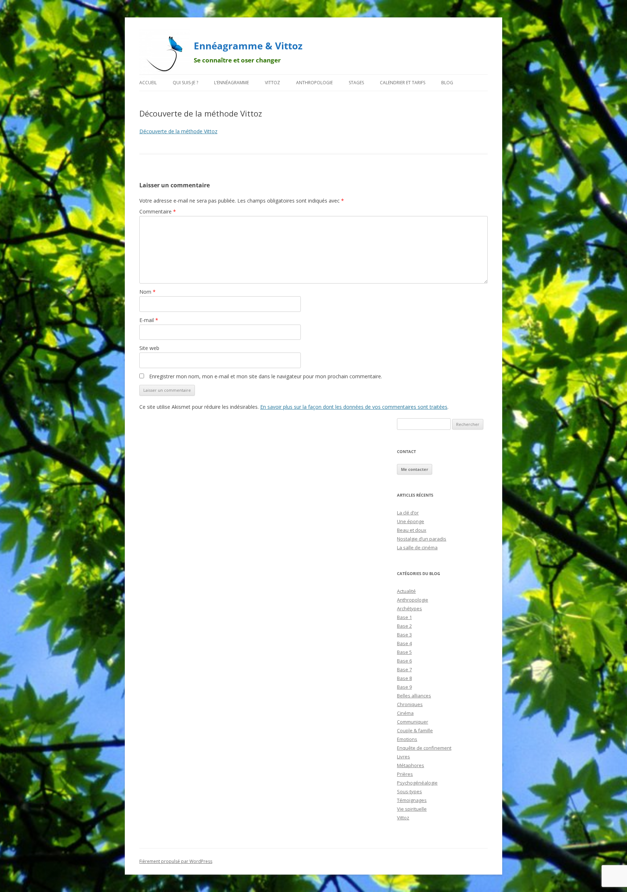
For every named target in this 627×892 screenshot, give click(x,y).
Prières (405, 774)
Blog (447, 83)
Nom (147, 291)
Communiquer (412, 721)
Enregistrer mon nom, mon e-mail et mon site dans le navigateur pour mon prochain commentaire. (265, 376)
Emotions (407, 739)
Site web (149, 348)
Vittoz (272, 83)
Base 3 (404, 634)
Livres (403, 756)
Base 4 (404, 643)
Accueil (148, 83)
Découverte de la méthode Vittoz (178, 131)
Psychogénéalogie (417, 782)
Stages (356, 83)
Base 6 (404, 660)
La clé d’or (408, 512)
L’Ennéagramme (231, 83)
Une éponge (410, 521)
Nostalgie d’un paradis (421, 538)
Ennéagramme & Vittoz (248, 45)
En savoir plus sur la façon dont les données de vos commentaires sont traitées (353, 406)
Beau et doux (411, 530)
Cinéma (405, 713)
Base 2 (404, 626)
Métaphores (410, 765)
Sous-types (409, 791)
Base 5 (404, 652)
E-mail (148, 320)
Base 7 (404, 669)
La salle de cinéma (417, 547)
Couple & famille (415, 730)
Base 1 (404, 617)
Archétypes (409, 608)
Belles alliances (414, 695)
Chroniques (410, 704)
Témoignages (412, 800)
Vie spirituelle (412, 809)
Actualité (406, 591)
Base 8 (404, 678)
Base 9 (404, 687)
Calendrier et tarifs (402, 83)
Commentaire (157, 211)
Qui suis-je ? (185, 83)
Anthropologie (314, 83)
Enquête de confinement (424, 748)
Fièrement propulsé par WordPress (175, 861)
